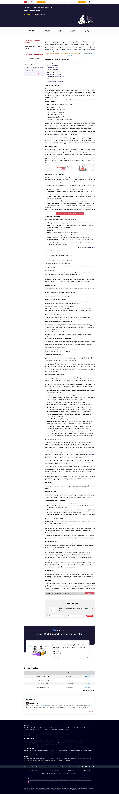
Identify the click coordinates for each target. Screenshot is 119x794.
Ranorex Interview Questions (65, 752)
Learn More (84, 658)
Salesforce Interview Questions (30, 750)
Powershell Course (72, 733)
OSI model (86, 137)
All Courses (27, 766)
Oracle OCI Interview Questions (78, 752)
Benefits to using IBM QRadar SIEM (55, 81)
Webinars (71, 766)
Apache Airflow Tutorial (65, 760)
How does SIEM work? (52, 79)
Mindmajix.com (46, 705)
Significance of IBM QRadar (53, 69)
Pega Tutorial (88, 758)
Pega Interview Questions (40, 754)
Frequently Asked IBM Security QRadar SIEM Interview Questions (70, 213)
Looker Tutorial (45, 758)
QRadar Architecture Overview (54, 78)
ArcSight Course (33, 733)
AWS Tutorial (26, 758)
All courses (41, 2)
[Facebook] (78, 767)
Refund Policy (74, 763)
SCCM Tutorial (82, 758)
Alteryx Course (65, 733)
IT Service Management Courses (30, 743)
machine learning (79, 122)
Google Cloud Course (35, 727)
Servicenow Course (88, 727)
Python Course (81, 727)
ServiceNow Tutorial (68, 758)
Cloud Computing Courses (47, 740)
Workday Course (47, 733)
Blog (29, 7)
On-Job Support (71, 2)
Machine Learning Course (50, 729)
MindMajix (51, 773)
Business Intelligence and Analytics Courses (32, 740)
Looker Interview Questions (63, 750)
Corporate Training (33, 770)
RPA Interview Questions (52, 750)
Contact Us (59, 763)
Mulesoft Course (86, 733)
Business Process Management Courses (57, 742)
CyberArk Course (40, 733)
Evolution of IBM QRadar (52, 67)
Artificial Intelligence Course (38, 729)
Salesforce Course (43, 727)
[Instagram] (89, 767)
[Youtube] (93, 767)
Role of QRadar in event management (55, 76)
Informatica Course (59, 727)
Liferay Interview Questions (54, 752)
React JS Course (37, 735)
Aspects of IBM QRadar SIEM (53, 71)
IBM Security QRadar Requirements (55, 72)
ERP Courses (53, 743)
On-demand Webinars (61, 2)
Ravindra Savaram (33, 703)
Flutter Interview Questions (43, 752)
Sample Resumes (62, 766)
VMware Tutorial (57, 760)
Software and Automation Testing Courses (73, 742)
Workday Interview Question (87, 750)
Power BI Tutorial (75, 758)
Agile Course (26, 733)
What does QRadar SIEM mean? (54, 74)
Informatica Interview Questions (75, 750)
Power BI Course (27, 727)
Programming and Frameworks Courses (60, 740)
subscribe (81, 2)
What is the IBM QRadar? (52, 65)
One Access (53, 766)
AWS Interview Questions (42, 750)
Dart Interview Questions (75, 754)
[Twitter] (82, 767)
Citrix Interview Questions (29, 754)
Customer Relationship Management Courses (77, 740)
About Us (46, 763)
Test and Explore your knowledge (32, 58)
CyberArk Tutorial (27, 760)
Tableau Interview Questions (51, 754)
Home (25, 7)
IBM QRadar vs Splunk (90, 247)
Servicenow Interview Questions (30, 752)
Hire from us (87, 770)
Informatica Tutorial (52, 758)
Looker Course (54, 733)
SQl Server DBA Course (28, 735)
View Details (87, 676)
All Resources (51, 2)
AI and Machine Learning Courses (44, 743)
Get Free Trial (34, 74)
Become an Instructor (53, 770)
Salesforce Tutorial (33, 758)
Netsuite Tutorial (50, 760)
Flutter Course (74, 727)
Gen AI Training (66, 729)
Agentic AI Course (58, 729)
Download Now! (90, 593)
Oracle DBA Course (51, 727)
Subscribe (89, 615)
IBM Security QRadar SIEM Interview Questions (33, 47)
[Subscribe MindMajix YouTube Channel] (70, 170)
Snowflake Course (67, 727)
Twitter (33, 709)
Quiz (37, 766)
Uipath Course (79, 733)
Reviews (88, 763)
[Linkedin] (86, 767)
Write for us (71, 770)
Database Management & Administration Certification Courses (36, 742)
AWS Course (59, 733)
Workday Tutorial (60, 758)
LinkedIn (27, 709)
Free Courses (32, 763)
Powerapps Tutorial (35, 760)
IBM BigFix (49, 128)
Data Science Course (28, 729)
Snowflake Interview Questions (63, 754)
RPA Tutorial (39, 758)
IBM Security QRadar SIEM (37, 7)
